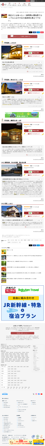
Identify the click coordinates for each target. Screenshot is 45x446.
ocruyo (34, 355)
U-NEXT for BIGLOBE (22, 409)
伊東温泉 (7, 356)
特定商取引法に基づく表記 (6, 439)
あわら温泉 (3, 357)
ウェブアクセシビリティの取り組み (20, 435)
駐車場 (9, 242)
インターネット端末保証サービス (23, 405)
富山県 (9, 375)
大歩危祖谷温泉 (17, 361)
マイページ (34, 417)
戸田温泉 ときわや (10, 42)
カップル (12, 240)
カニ (40, 240)
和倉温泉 (22, 356)
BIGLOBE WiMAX (7, 407)
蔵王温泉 (10, 353)
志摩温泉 (12, 361)
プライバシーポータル (15, 437)
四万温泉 (2, 354)
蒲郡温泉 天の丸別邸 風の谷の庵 (15, 162)
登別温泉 (7, 352)
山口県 (21, 382)
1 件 (38, 206)
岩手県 (15, 366)
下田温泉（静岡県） (17, 356)
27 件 (38, 83)
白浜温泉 (2, 358)
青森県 (12, 366)
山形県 (24, 366)
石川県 (12, 375)
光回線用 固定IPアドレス (8, 423)
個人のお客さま (5, 398)
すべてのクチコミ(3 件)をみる (38, 110)
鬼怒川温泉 (7, 354)
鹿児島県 (26, 388)
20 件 (38, 46)
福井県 (15, 375)
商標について (25, 439)
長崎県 (14, 388)
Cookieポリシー (23, 437)
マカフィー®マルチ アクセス (9, 430)
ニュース (19, 422)
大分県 (19, 388)
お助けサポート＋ (21, 402)
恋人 (8, 240)
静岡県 (29, 240)
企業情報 (18, 415)
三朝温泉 (19, 358)
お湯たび (34, 356)
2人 (19, 240)
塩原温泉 (11, 354)
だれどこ (34, 354)
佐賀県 (11, 388)
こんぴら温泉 (15, 358)
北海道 (9, 366)
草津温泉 (17, 353)
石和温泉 (26, 354)
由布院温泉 (22, 361)
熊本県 (17, 388)
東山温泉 (6, 353)
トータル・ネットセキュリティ (23, 407)
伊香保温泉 (22, 353)
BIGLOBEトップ (5, 440)
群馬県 (12, 368)
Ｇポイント (35, 351)
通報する (42, 74)
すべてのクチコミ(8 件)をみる (38, 76)
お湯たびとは (35, 347)
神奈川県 (18, 371)
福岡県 (8, 388)
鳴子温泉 (27, 352)
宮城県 (18, 366)
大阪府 (15, 380)
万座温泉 (26, 353)
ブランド (19, 419)
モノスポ (34, 361)
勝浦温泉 (6, 358)
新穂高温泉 (19, 357)
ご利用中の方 (33, 415)
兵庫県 (18, 380)
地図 (26, 86)
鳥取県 (9, 382)
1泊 (19, 242)
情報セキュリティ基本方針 (17, 439)
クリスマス (36, 240)
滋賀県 (9, 380)
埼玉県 (9, 371)
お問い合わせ (4, 435)
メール (33, 419)
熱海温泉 (26, 361)
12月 (32, 240)
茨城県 (15, 368)
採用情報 (19, 423)
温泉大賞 (33, 402)
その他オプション (21, 411)
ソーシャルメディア (21, 427)
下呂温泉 (11, 357)
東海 (21, 240)
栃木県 (9, 368)
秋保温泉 (2, 353)
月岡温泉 (22, 354)
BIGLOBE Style (20, 425)
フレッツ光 (6, 420)
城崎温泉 (23, 357)
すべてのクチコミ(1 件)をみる (38, 200)
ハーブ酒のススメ (36, 370)
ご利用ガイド (35, 348)
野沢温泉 (14, 354)
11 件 (38, 124)
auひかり (5, 404)
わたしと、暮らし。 (36, 357)
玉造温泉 (23, 358)
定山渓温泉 (3, 352)
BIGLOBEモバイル (7, 405)
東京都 (15, 371)
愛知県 (25, 240)
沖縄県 (29, 388)
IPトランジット (6, 428)
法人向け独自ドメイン (7, 431)
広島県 (18, 382)
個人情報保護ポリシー (6, 437)
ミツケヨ (34, 365)
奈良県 (21, 380)
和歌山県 (24, 380)
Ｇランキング (35, 352)
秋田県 (21, 366)
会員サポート (34, 420)
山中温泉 (26, 356)
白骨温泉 (18, 354)
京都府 (12, 380)
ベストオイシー (35, 360)
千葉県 (12, 371)
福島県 (27, 366)
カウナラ (34, 364)
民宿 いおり (9, 203)
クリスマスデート (15, 242)
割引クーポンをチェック (35, 56)
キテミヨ (34, 359)
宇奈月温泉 (7, 357)
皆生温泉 (26, 358)
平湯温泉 (15, 357)
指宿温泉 (2, 362)
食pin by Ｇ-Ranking (36, 369)
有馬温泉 (27, 357)
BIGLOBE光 (6, 402)
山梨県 (9, 373)
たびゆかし (35, 366)
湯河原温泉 (3, 356)
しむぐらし (34, 404)
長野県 (12, 373)
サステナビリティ (21, 420)
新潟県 (15, 373)
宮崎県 (22, 388)
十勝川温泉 (11, 352)
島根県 (12, 382)
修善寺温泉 (11, 356)
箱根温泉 (2, 361)
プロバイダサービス (7, 422)
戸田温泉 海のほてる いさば (13, 79)
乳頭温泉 (23, 352)
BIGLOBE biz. (6, 417)
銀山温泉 (14, 353)
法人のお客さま (5, 415)
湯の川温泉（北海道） (17, 352)
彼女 (16, 240)
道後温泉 (10, 358)
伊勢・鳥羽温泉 (7, 361)
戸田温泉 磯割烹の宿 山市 (12, 120)
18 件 (38, 165)
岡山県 (15, 382)
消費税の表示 (10, 435)
